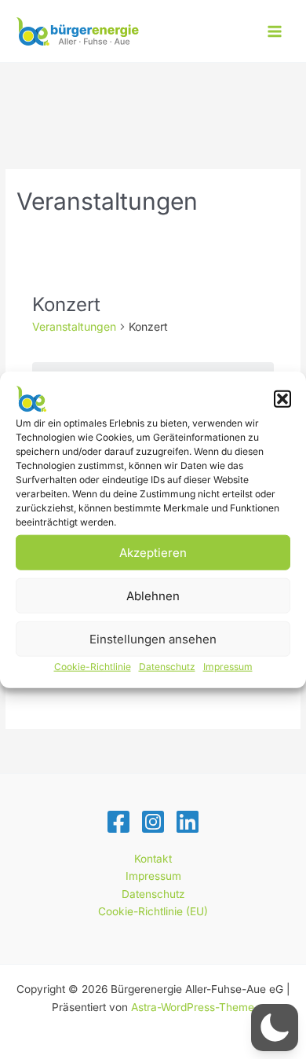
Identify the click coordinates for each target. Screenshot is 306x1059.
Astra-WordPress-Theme (192, 1007)
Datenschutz (167, 666)
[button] (282, 399)
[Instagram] (153, 821)
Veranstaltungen (74, 326)
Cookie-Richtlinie (92, 666)
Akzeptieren (153, 551)
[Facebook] (118, 821)
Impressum (228, 666)
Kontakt (153, 858)
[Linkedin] (187, 821)
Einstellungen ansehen (153, 638)
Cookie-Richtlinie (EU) (153, 911)
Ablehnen (153, 595)
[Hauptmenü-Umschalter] (275, 31)
